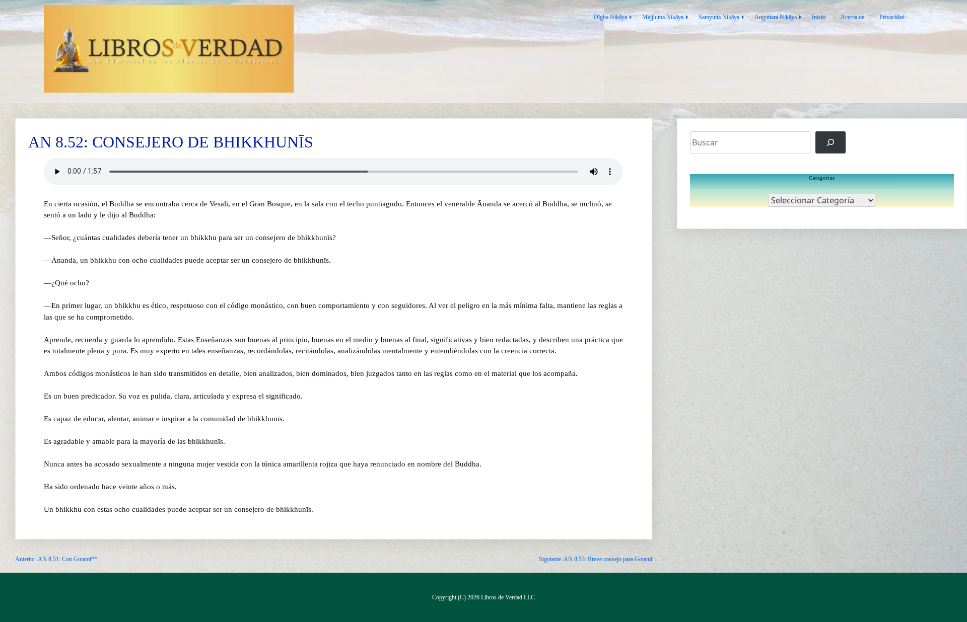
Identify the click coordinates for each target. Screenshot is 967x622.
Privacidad (892, 17)
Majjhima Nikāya (662, 17)
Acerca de (852, 17)
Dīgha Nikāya (610, 17)
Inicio (818, 17)
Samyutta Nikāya (719, 17)
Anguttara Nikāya (775, 17)
